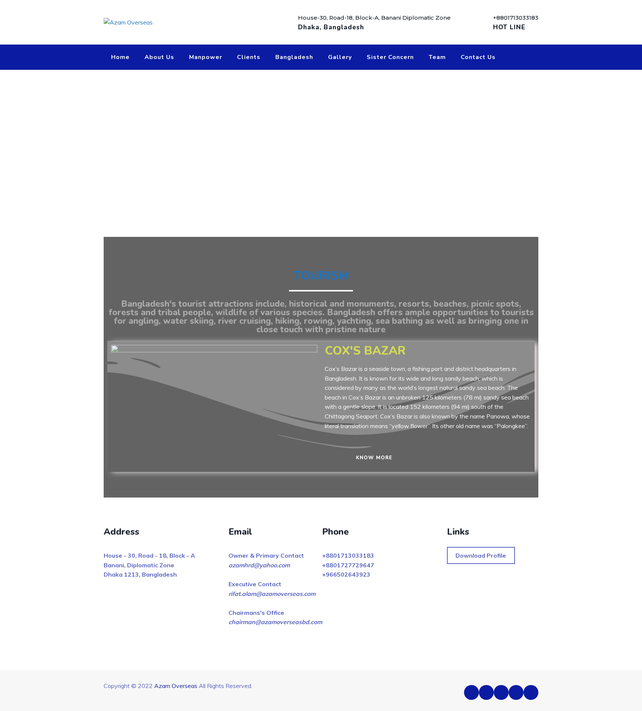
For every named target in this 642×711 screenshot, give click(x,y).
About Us (159, 57)
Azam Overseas (175, 685)
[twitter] (486, 692)
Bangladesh (294, 57)
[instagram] (530, 692)
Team (437, 57)
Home (120, 57)
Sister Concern (390, 57)
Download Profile (480, 555)
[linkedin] (501, 692)
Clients (248, 57)
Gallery (340, 57)
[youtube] (516, 692)
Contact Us (478, 57)
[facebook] (471, 692)
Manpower (205, 57)
